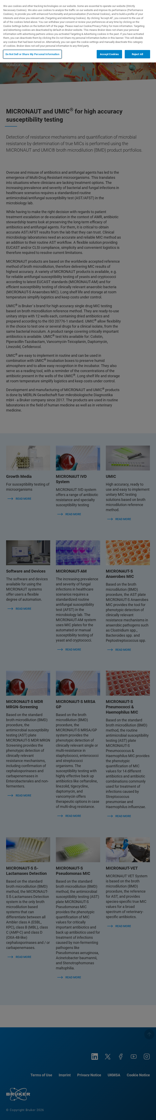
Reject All (137, 54)
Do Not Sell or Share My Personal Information (32, 54)
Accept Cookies (109, 54)
